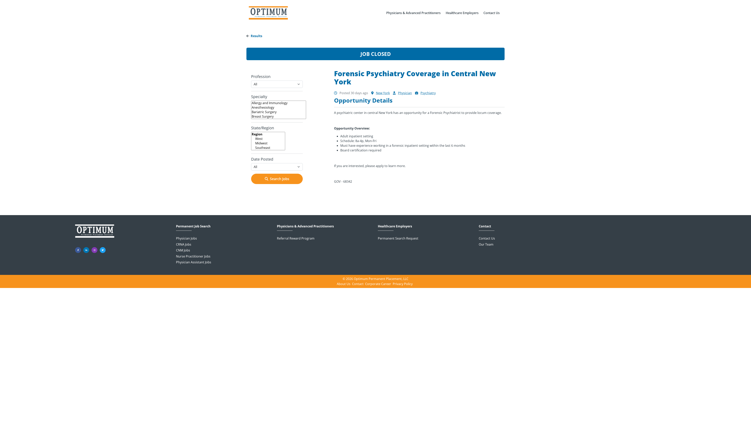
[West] (268, 139)
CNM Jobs (183, 250)
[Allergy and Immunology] (278, 103)
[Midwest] (268, 143)
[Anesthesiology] (278, 107)
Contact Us (487, 238)
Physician (405, 93)
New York (383, 93)
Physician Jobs (186, 238)
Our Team (486, 244)
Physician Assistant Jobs (193, 262)
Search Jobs (279, 178)
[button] (413, 13)
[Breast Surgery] (278, 116)
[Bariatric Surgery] (278, 112)
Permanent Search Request (398, 238)
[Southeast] (268, 148)
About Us (343, 284)
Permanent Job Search (193, 226)
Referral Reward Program (295, 238)
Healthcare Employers (395, 226)
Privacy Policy (403, 284)
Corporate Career (378, 284)
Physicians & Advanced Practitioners (305, 226)
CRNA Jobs (183, 244)
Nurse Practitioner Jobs (193, 256)
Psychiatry (428, 93)
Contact (485, 226)
